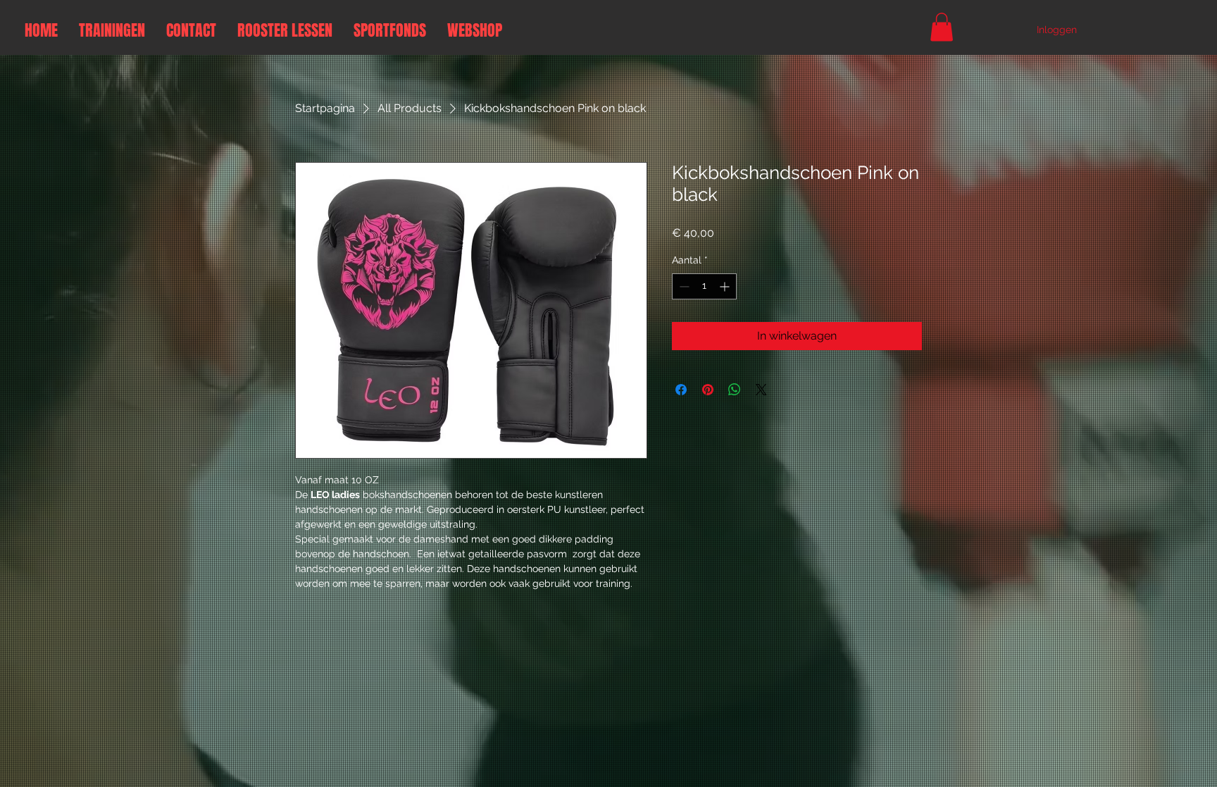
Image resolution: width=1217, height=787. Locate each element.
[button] (942, 27)
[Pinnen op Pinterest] (707, 389)
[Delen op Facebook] (681, 389)
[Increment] (726, 286)
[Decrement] (683, 286)
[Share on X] (761, 389)
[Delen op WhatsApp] (734, 389)
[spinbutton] (704, 286)
